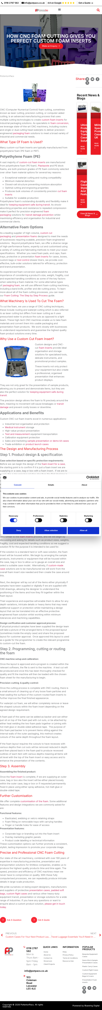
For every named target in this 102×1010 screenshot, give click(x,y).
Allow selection (51, 530)
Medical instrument (15, 427)
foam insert (16, 776)
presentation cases (39, 890)
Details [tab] (51, 485)
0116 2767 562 (32, 950)
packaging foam (21, 133)
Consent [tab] (17, 485)
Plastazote (43, 165)
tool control (23, 260)
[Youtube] (94, 988)
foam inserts (42, 256)
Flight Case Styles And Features (86, 188)
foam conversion (59, 123)
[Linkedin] (84, 988)
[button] (59, 10)
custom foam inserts (52, 119)
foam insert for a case (53, 464)
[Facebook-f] (89, 988)
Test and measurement (17, 434)
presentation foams (27, 236)
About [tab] (84, 485)
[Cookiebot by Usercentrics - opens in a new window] (88, 478)
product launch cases (37, 444)
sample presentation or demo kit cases (48, 441)
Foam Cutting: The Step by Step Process (26, 295)
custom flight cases (16, 893)
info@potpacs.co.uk (36, 970)
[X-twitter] (84, 992)
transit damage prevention (40, 215)
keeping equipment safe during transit (29, 204)
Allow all (83, 530)
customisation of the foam (34, 801)
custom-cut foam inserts (32, 162)
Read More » (83, 149)
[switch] (38, 520)
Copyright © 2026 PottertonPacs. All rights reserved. (22, 1005)
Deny (18, 530)
